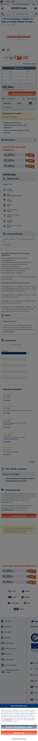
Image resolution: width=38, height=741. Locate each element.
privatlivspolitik (8, 719)
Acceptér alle (19, 733)
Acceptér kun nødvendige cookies (19, 727)
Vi (1, 710)
